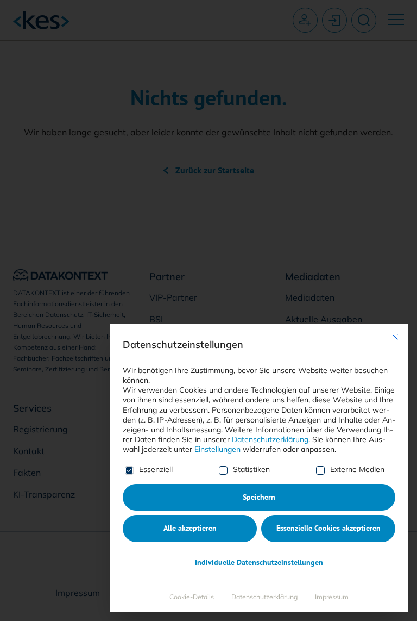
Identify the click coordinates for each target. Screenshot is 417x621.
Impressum (332, 597)
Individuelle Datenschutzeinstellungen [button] (259, 562)
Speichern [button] (259, 497)
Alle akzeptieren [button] (190, 528)
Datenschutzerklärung (270, 439)
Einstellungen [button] (217, 449)
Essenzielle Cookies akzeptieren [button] (328, 528)
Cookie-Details (191, 597)
